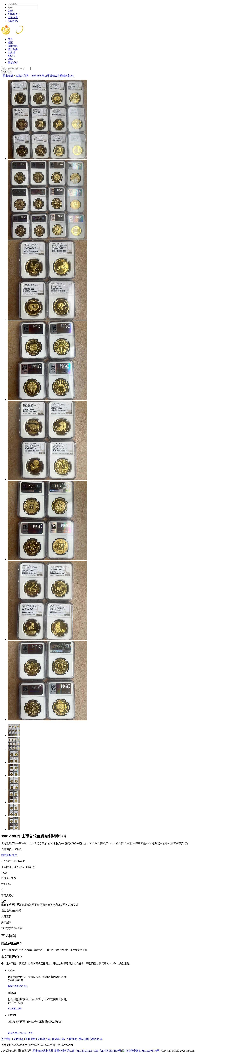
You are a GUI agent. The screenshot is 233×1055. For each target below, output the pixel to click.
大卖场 (11, 52)
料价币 (12, 56)
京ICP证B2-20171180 (87, 1050)
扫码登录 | (13, 14)
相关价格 (6, 855)
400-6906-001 (15, 1008)
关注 (14, 855)
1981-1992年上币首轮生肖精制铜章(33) (52, 75)
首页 (10, 39)
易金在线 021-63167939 (20, 1033)
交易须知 (18, 1039)
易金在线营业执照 (43, 1050)
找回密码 (13, 20)
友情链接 (72, 1039)
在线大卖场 (22, 75)
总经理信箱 (95, 1039)
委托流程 (30, 1039)
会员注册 (13, 17)
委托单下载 (43, 1039)
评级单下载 (58, 1039)
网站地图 (84, 1039)
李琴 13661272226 (17, 986)
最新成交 (13, 62)
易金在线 (8, 75)
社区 (10, 42)
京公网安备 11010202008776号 (143, 1050)
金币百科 (13, 46)
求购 (10, 59)
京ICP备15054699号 (110, 1050)
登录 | (11, 10)
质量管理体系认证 (64, 1050)
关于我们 (6, 1039)
